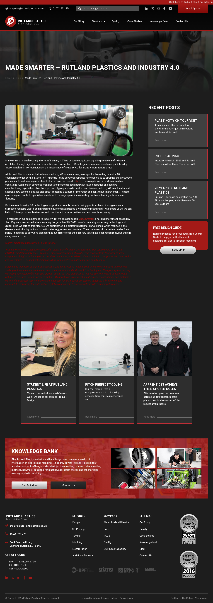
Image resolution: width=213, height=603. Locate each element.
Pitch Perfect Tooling (104, 384)
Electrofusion (79, 548)
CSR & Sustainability (115, 548)
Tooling (76, 535)
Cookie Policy (126, 598)
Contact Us (146, 555)
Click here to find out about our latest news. (186, 2)
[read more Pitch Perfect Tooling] (106, 348)
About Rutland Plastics (116, 522)
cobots (78, 181)
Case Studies (147, 535)
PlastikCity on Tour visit (176, 120)
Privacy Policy (110, 598)
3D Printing (78, 529)
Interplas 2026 (167, 156)
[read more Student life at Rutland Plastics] (48, 348)
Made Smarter (86, 218)
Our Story (145, 522)
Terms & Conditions (90, 598)
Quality (107, 542)
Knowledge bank (149, 542)
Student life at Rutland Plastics (47, 387)
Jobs (106, 529)
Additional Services (82, 555)
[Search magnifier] (79, 8)
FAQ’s (107, 535)
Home (8, 78)
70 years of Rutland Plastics (171, 190)
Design (76, 522)
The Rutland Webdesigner (195, 598)
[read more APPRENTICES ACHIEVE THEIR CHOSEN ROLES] (164, 348)
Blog (18, 78)
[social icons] (146, 8)
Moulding (77, 542)
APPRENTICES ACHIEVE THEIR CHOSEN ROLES (160, 387)
